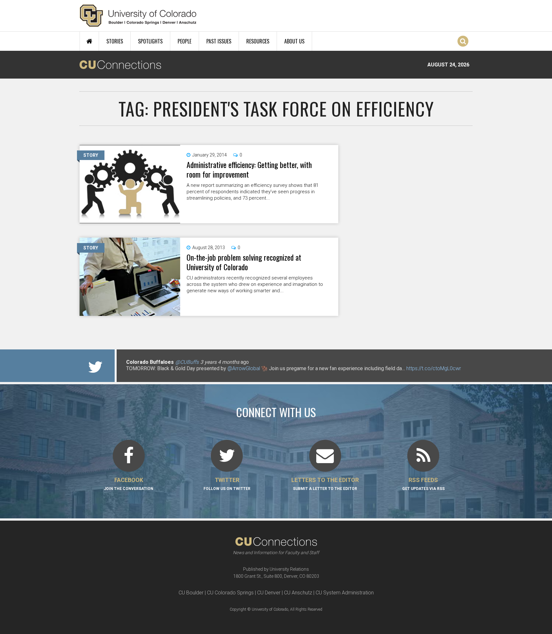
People (184, 41)
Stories (114, 41)
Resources (257, 41)
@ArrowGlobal (243, 368)
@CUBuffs (187, 362)
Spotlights (150, 41)
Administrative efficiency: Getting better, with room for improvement (249, 169)
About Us (294, 41)
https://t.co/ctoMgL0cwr (433, 368)
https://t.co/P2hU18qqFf (153, 375)
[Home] (138, 15)
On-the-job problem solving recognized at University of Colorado (244, 261)
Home (89, 41)
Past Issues (218, 41)
